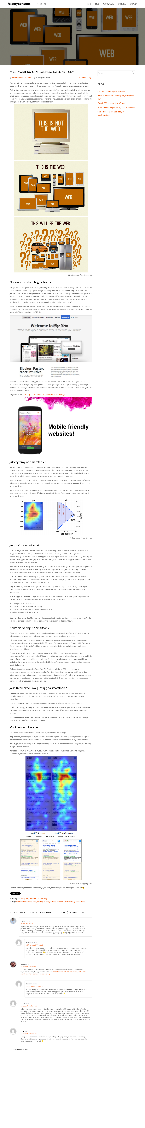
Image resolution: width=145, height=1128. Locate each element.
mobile (60, 901)
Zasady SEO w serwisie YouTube (111, 103)
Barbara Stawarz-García (22, 77)
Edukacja (122, 4)
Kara (22, 1031)
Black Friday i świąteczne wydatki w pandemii (116, 107)
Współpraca (108, 4)
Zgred (23, 921)
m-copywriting (50, 901)
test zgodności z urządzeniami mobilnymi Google (44, 394)
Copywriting (42, 898)
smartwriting (69, 901)
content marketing (24, 901)
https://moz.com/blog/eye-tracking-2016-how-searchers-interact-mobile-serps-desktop (54, 973)
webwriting (80, 901)
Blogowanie (31, 898)
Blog (89, 4)
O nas (97, 4)
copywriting (38, 901)
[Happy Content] (19, 4)
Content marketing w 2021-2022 (111, 91)
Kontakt (133, 4)
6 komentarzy (85, 77)
